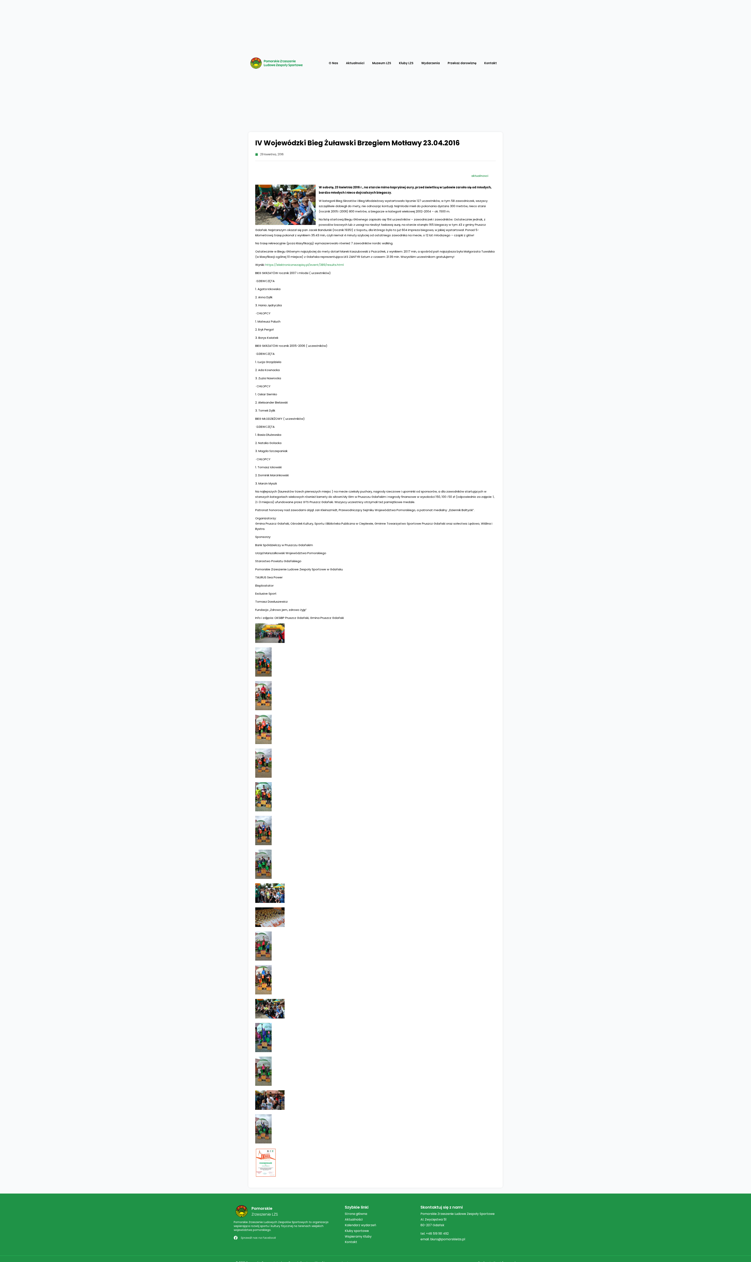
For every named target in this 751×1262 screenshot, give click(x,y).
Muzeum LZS (381, 63)
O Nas (333, 63)
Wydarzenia (430, 63)
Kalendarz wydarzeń (360, 1225)
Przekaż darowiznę (462, 63)
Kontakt (490, 63)
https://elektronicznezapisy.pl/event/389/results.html (304, 265)
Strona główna (356, 1214)
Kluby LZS (406, 63)
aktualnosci (479, 176)
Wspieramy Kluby (358, 1236)
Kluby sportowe (357, 1231)
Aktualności (355, 63)
